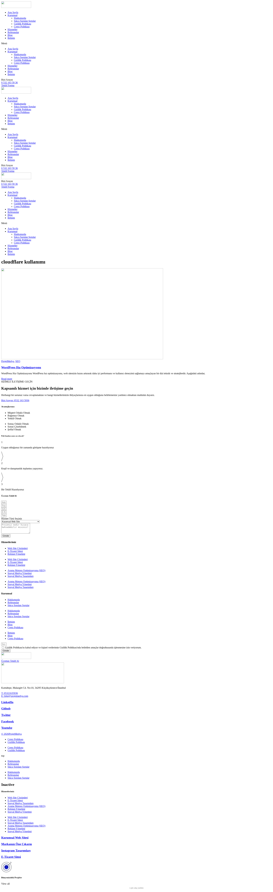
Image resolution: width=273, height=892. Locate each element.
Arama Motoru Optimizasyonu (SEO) (26, 570)
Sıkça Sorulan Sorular (25, 21)
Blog (10, 35)
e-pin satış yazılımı (136, 888)
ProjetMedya (7, 361)
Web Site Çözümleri (18, 548)
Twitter (6, 715)
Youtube (6, 727)
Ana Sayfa (13, 12)
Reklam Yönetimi (16, 554)
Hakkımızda (20, 18)
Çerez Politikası (22, 26)
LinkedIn (7, 702)
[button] (136, 43)
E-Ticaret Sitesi (15, 551)
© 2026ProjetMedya (11, 734)
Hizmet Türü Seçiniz (11, 518)
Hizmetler (12, 29)
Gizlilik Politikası (22, 23)
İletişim (11, 38)
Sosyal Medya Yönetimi (20, 573)
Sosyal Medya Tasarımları (20, 576)
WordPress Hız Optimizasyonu (21, 367)
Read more (6, 378)
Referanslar (13, 32)
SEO (17, 361)
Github (6, 708)
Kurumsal (12, 15)
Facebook (7, 721)
